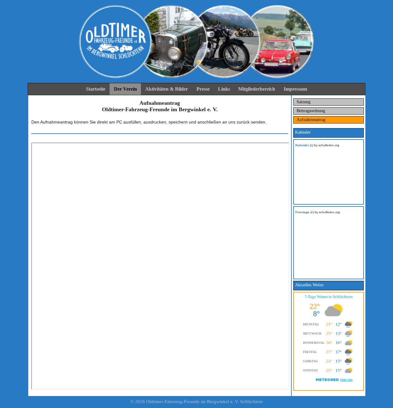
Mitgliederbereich (256, 89)
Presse (203, 89)
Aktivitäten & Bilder (166, 89)
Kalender (302, 145)
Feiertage (302, 212)
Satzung (303, 102)
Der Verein (125, 89)
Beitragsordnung (311, 110)
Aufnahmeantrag (311, 119)
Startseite (95, 89)
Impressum (295, 89)
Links (224, 89)
